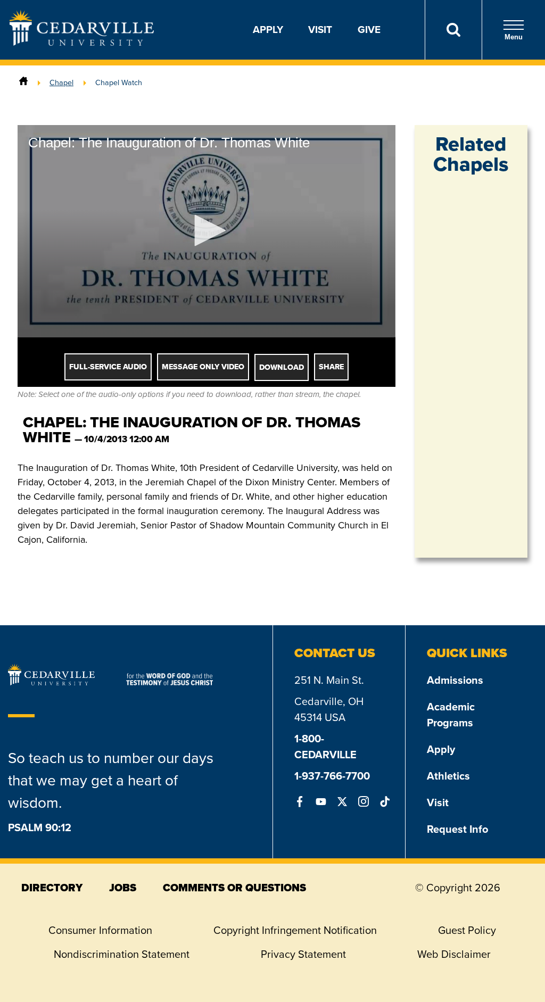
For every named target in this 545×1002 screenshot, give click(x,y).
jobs (122, 888)
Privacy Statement (303, 954)
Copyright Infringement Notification (295, 930)
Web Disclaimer (454, 954)
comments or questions (234, 888)
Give (369, 29)
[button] (206, 230)
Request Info (457, 829)
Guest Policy (467, 930)
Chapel (61, 82)
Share (331, 366)
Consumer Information (100, 930)
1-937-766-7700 (332, 776)
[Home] (23, 82)
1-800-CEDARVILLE (325, 747)
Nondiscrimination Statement (121, 954)
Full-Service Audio (108, 366)
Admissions (455, 680)
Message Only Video (203, 366)
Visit (320, 29)
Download (281, 367)
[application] (206, 231)
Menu (514, 37)
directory (51, 888)
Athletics (448, 776)
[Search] (453, 30)
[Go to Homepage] (82, 42)
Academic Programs (451, 715)
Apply (268, 29)
